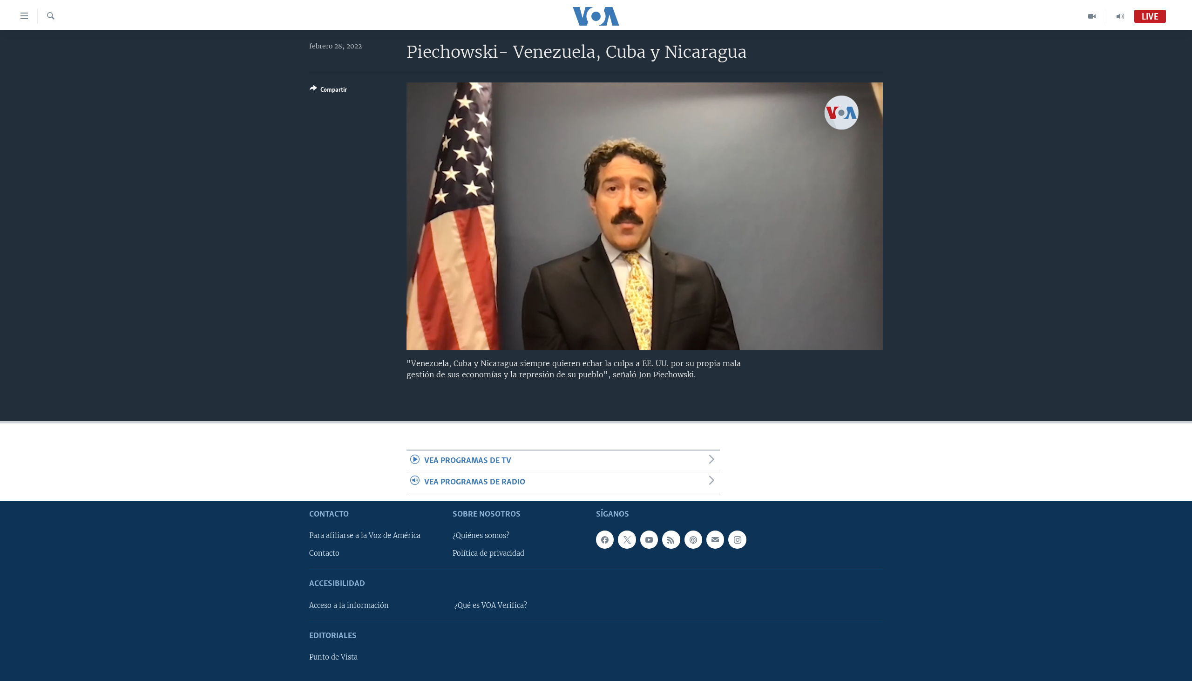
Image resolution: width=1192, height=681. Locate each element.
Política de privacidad (488, 553)
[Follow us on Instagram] (737, 539)
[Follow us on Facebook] (605, 539)
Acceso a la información (349, 605)
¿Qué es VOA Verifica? (490, 605)
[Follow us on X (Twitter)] (627, 539)
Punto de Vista (333, 657)
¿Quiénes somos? (481, 535)
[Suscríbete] (715, 539)
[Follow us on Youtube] (649, 539)
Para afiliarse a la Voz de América (364, 535)
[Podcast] (693, 539)
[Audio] (1120, 16)
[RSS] (671, 539)
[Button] (328, 91)
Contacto (324, 553)
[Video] (1092, 16)
